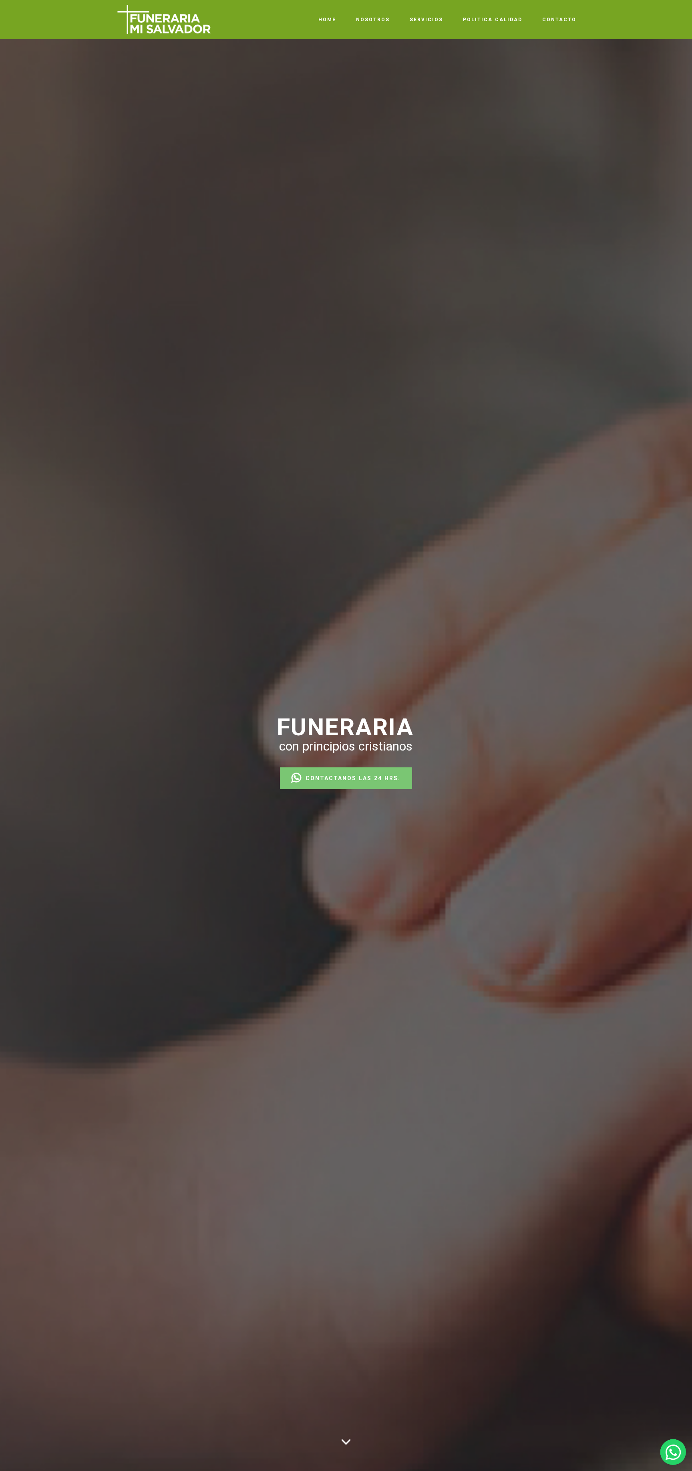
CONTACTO (559, 19)
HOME (327, 19)
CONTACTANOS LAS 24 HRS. (353, 778)
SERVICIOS (426, 19)
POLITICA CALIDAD (492, 19)
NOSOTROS (373, 19)
